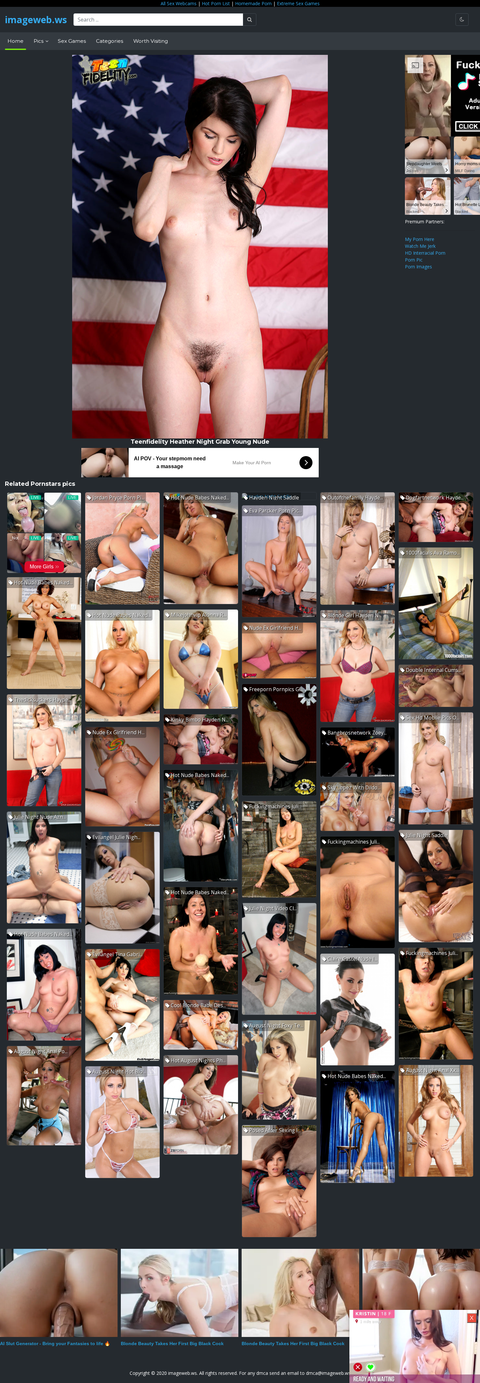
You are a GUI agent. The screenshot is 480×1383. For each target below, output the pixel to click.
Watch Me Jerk (420, 246)
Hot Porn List (216, 3)
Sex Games (72, 41)
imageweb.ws (36, 19)
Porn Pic (414, 260)
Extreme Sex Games (298, 3)
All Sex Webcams (179, 3)
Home (16, 41)
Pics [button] (39, 41)
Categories (109, 41)
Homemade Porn (253, 3)
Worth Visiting (150, 41)
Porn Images (418, 266)
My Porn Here (419, 239)
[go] (249, 19)
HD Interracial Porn (425, 253)
